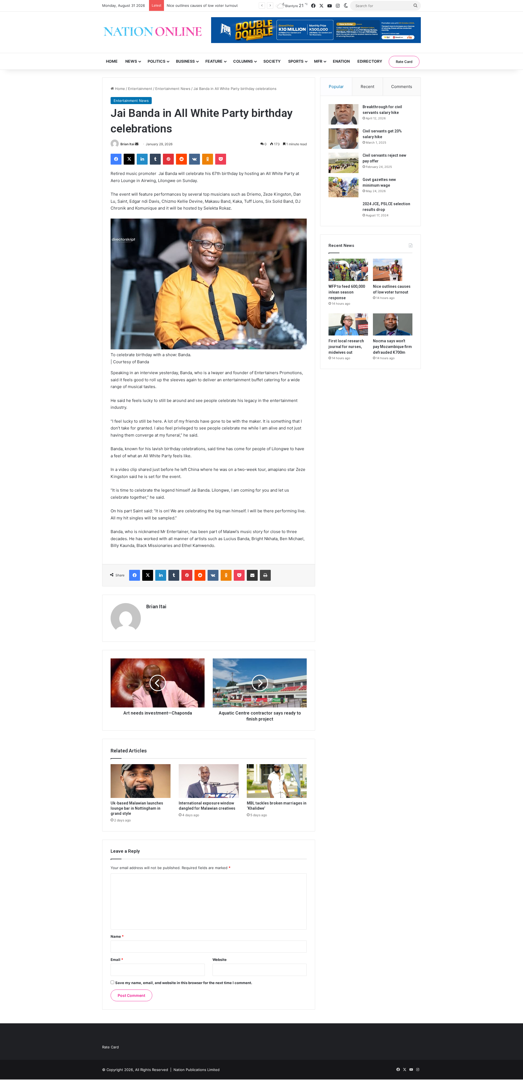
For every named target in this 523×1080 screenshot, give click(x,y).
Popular (336, 86)
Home (112, 61)
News (131, 61)
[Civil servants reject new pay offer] (343, 163)
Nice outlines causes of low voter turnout (202, 5)
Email (117, 959)
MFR (318, 61)
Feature (214, 61)
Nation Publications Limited (197, 1069)
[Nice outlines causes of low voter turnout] (392, 270)
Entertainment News (172, 88)
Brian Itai (127, 144)
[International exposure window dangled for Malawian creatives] (209, 781)
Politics (156, 61)
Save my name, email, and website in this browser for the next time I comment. (183, 983)
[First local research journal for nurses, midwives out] (348, 324)
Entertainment (140, 88)
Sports (295, 61)
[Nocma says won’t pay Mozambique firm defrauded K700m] (392, 324)
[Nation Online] (152, 32)
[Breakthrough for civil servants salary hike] (343, 114)
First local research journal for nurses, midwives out (346, 347)
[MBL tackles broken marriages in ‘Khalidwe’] (277, 781)
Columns (243, 61)
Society (272, 61)
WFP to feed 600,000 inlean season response (347, 292)
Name (117, 936)
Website (219, 959)
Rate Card (404, 61)
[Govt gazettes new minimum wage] (343, 187)
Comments (401, 86)
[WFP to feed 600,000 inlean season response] (348, 270)
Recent (367, 86)
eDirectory (369, 61)
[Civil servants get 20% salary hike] (343, 138)
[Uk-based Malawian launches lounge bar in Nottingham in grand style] (141, 781)
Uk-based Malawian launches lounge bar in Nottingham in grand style (137, 808)
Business (185, 61)
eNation (341, 61)
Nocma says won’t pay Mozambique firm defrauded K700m (392, 347)
